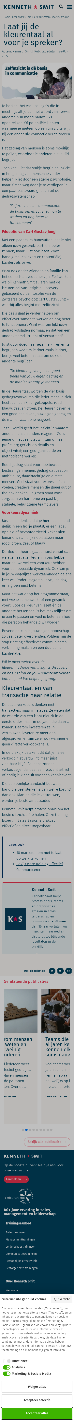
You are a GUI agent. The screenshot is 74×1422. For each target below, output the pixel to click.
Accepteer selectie (37, 1400)
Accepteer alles (37, 1413)
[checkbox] (15, 1361)
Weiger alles (37, 1387)
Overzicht (64, 1299)
